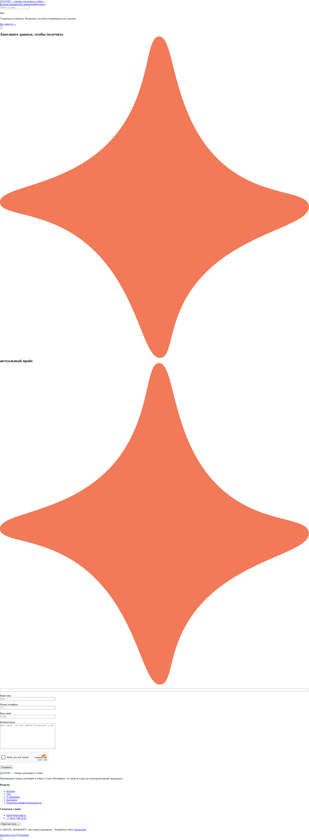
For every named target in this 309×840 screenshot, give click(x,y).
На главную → (8, 24)
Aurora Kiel (80, 829)
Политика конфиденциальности (24, 802)
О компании (27, 4)
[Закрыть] (1, 27)
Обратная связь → (10, 824)
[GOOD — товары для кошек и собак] (21, 1)
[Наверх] (1, 838)
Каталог (4, 4)
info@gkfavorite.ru (16, 815)
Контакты (39, 4)
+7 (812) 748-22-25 (16, 818)
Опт (18, 4)
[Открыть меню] (44, 2)
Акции (12, 4)
